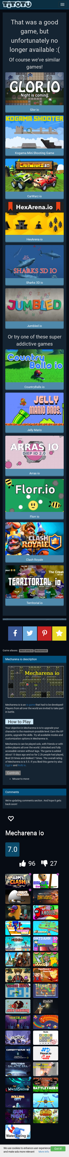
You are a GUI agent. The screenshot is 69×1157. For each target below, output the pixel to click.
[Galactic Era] (17, 1069)
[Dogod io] (45, 959)
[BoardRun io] (45, 928)
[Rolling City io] (17, 1100)
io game (30, 704)
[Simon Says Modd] (17, 991)
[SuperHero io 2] (45, 975)
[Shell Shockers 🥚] (17, 897)
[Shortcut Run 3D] (17, 928)
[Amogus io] (45, 912)
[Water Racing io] (17, 1132)
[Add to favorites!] (10, 819)
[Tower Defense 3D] (17, 975)
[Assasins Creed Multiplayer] (17, 959)
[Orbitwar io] (17, 1053)
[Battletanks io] (45, 1085)
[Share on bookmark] (59, 633)
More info (44, 1151)
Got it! (58, 1148)
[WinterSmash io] (17, 1085)
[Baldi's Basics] (45, 881)
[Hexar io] (45, 1053)
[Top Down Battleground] (45, 1069)
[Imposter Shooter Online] (17, 912)
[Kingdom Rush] (45, 1116)
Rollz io (22, 765)
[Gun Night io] (17, 1116)
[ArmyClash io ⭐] (17, 881)
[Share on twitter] (30, 633)
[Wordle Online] (45, 1038)
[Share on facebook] (15, 633)
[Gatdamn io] (45, 944)
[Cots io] (45, 1006)
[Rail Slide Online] (45, 1100)
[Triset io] (45, 991)
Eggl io (9, 765)
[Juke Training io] (17, 1006)
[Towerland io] (17, 1022)
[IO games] (17, 4)
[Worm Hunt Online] (45, 1022)
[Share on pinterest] (45, 633)
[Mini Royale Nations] (45, 897)
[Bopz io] (17, 1038)
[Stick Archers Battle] (17, 944)
